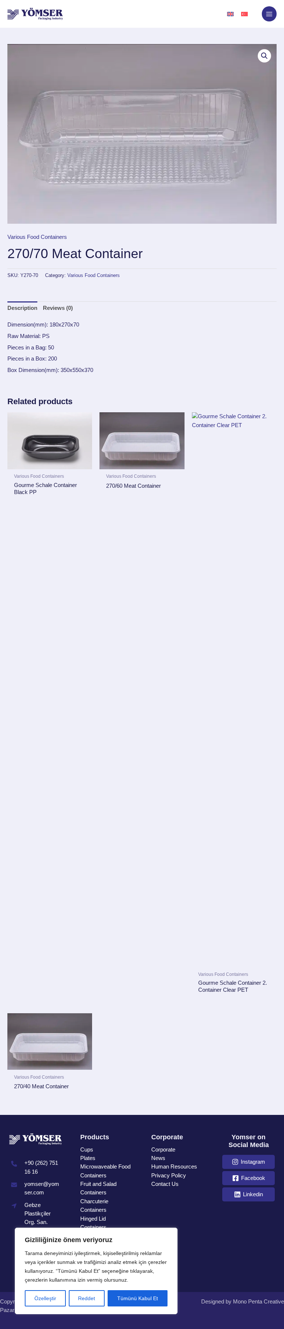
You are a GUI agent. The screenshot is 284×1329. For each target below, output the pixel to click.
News (158, 1158)
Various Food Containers (37, 237)
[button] (264, 55)
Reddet (86, 1298)
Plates (87, 1158)
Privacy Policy (168, 1175)
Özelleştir (45, 1298)
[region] (96, 1271)
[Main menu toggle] (269, 13)
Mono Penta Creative (258, 1302)
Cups (86, 1150)
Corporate (163, 1150)
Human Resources (174, 1167)
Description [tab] (22, 308)
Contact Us (165, 1184)
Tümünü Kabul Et (137, 1298)
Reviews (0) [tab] (58, 308)
